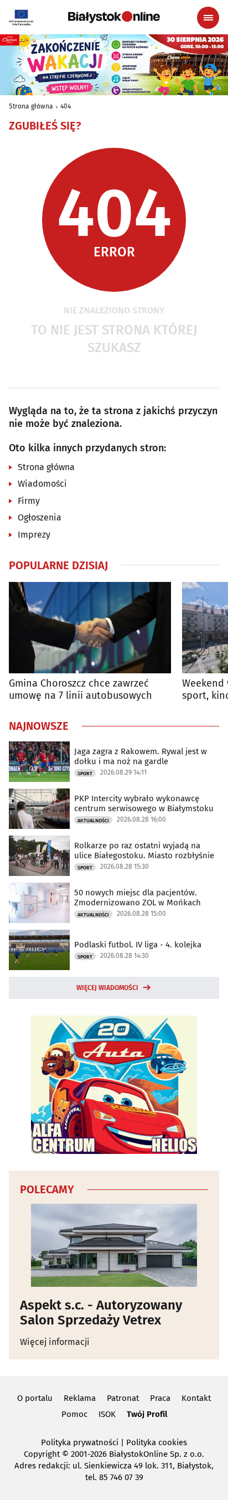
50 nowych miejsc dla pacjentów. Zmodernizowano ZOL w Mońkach (137, 898)
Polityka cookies (156, 1442)
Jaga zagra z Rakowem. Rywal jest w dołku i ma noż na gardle (140, 756)
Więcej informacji (55, 1342)
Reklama (80, 1398)
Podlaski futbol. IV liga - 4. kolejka (137, 945)
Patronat (123, 1398)
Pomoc (74, 1414)
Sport (84, 773)
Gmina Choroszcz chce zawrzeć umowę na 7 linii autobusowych (80, 690)
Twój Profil (147, 1414)
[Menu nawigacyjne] (208, 18)
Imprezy (34, 534)
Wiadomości (42, 483)
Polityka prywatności (79, 1442)
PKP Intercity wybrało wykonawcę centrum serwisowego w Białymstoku (144, 803)
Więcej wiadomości (107, 988)
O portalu (35, 1398)
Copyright (42, 1454)
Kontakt (196, 1398)
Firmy (29, 501)
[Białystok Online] (114, 17)
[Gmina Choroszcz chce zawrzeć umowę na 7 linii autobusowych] (90, 627)
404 (65, 106)
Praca (160, 1398)
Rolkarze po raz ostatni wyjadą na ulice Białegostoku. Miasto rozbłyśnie (144, 850)
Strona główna (31, 106)
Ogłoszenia (39, 517)
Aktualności (93, 820)
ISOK (107, 1414)
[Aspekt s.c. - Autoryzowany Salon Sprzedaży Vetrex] (114, 1245)
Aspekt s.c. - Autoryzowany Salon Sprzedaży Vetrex (101, 1312)
